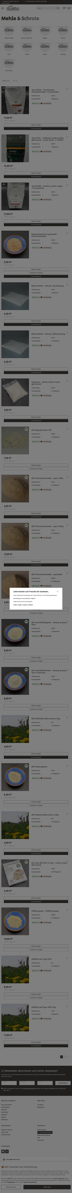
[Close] (57, 591)
